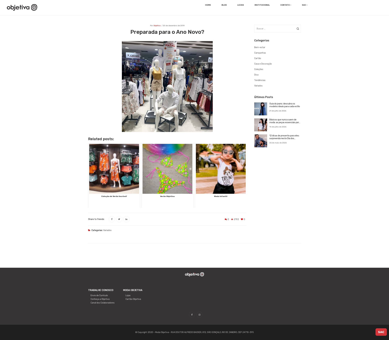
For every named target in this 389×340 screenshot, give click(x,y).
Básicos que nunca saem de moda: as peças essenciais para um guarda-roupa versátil (284, 121)
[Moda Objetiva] (22, 7)
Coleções (258, 69)
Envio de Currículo (99, 295)
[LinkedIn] (126, 219)
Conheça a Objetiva (100, 299)
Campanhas (260, 53)
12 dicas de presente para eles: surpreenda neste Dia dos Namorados (284, 137)
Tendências (259, 80)
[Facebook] (112, 219)
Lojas (128, 295)
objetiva (157, 26)
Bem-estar (259, 47)
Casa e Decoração (263, 64)
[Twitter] (119, 219)
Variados (107, 230)
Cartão (257, 58)
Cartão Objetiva (133, 299)
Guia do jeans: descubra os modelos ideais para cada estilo (284, 105)
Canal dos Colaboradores (103, 302)
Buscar (298, 28)
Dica (256, 75)
